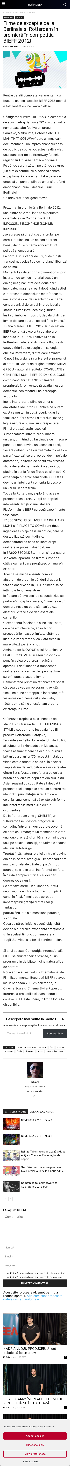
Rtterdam (30, 1051)
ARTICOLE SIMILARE (15, 1111)
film (51, 1047)
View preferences (35, 1453)
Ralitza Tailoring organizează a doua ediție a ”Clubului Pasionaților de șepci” (43, 1155)
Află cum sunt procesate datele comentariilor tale (33, 1297)
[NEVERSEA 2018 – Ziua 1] (11, 1139)
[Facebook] (35, 1096)
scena (40, 1051)
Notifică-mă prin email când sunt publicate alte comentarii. (36, 1273)
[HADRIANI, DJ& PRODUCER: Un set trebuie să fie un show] (35, 1329)
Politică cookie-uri (31, 1461)
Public (19, 1051)
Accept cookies (35, 1435)
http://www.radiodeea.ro (35, 1086)
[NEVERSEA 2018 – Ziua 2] (11, 1124)
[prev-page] (5, 1199)
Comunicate (17, 12)
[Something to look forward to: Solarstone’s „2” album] (11, 1186)
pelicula (60, 1047)
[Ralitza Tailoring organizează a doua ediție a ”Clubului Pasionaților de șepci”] (11, 1155)
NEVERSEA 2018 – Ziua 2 (36, 1120)
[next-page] (10, 1199)
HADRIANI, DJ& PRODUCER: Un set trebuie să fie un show (29, 1351)
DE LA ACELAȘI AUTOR (42, 1111)
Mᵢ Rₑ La (7, 1357)
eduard (14, 46)
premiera (9, 1051)
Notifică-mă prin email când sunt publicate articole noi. (34, 1277)
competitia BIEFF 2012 (26, 1047)
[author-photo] (35, 1077)
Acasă (6, 12)
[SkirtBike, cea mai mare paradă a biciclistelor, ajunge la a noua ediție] (11, 1171)
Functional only (35, 1444)
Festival (42, 1047)
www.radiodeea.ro (55, 1051)
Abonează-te (55, 1033)
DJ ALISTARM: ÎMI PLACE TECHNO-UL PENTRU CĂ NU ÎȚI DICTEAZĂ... (33, 1401)
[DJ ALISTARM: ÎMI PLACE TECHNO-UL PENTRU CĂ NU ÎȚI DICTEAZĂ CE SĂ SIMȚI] (35, 1379)
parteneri (30, 12)
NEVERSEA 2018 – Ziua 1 (36, 1135)
